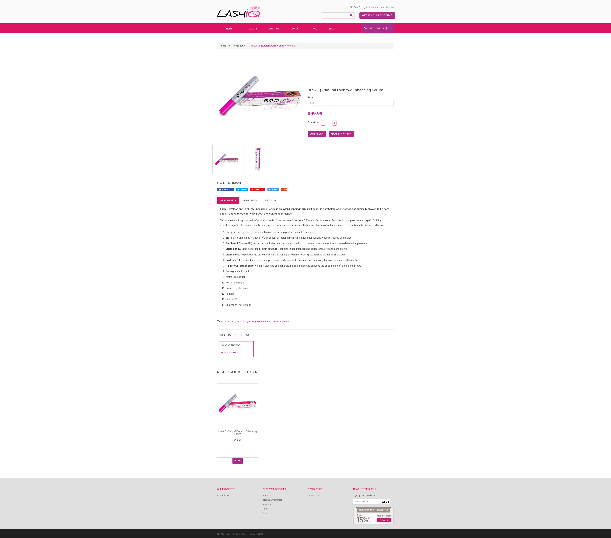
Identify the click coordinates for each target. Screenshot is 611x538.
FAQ (315, 28)
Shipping (267, 504)
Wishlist (390, 7)
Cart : (379, 28)
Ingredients (249, 200)
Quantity (313, 122)
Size (310, 97)
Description (228, 200)
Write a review (229, 352)
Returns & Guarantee (272, 500)
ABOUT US (273, 28)
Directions (269, 200)
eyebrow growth (233, 321)
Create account (377, 7)
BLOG (331, 28)
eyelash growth (281, 321)
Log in (365, 7)
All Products (223, 495)
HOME (229, 28)
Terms (265, 508)
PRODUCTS (251, 28)
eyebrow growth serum (258, 321)
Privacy (266, 513)
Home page (239, 45)
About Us (267, 495)
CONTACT (296, 28)
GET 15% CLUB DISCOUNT (377, 15)
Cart (356, 7)
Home (223, 45)
